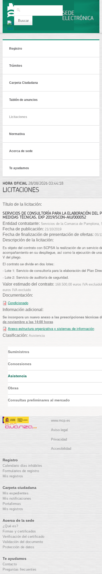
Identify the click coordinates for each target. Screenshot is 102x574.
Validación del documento (23, 542)
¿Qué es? (10, 526)
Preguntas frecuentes (19, 569)
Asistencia (17, 376)
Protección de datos (18, 547)
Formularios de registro (21, 471)
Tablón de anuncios (23, 100)
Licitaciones (18, 117)
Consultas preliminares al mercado (39, 400)
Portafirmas (12, 504)
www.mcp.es (60, 420)
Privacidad (59, 439)
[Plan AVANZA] (20, 425)
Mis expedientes (16, 493)
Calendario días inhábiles (22, 466)
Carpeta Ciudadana (23, 83)
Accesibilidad (61, 449)
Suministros (18, 352)
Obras (13, 388)
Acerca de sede (21, 151)
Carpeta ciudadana (19, 487)
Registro (15, 48)
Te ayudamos (19, 168)
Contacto (10, 564)
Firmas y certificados (19, 531)
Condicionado (18, 302)
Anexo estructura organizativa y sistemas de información (51, 328)
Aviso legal (59, 430)
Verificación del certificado (23, 537)
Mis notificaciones (17, 498)
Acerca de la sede (18, 520)
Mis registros (13, 476)
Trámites (15, 66)
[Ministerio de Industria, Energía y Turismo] (16, 420)
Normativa (17, 134)
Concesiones (19, 364)
